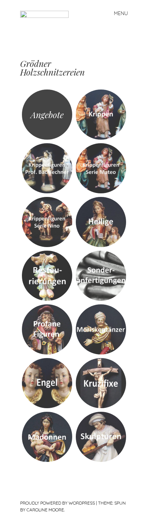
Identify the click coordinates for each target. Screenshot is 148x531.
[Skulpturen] (101, 437)
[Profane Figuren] (47, 329)
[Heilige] (101, 222)
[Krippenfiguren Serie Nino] (47, 222)
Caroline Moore (45, 509)
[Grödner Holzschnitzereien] (47, 34)
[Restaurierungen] (47, 276)
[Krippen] (101, 115)
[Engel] (47, 383)
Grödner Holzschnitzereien (52, 68)
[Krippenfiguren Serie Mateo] (101, 168)
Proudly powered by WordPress (57, 503)
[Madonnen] (47, 437)
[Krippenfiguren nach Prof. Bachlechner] (47, 168)
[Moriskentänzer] (101, 329)
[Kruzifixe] (101, 383)
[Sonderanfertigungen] (101, 276)
